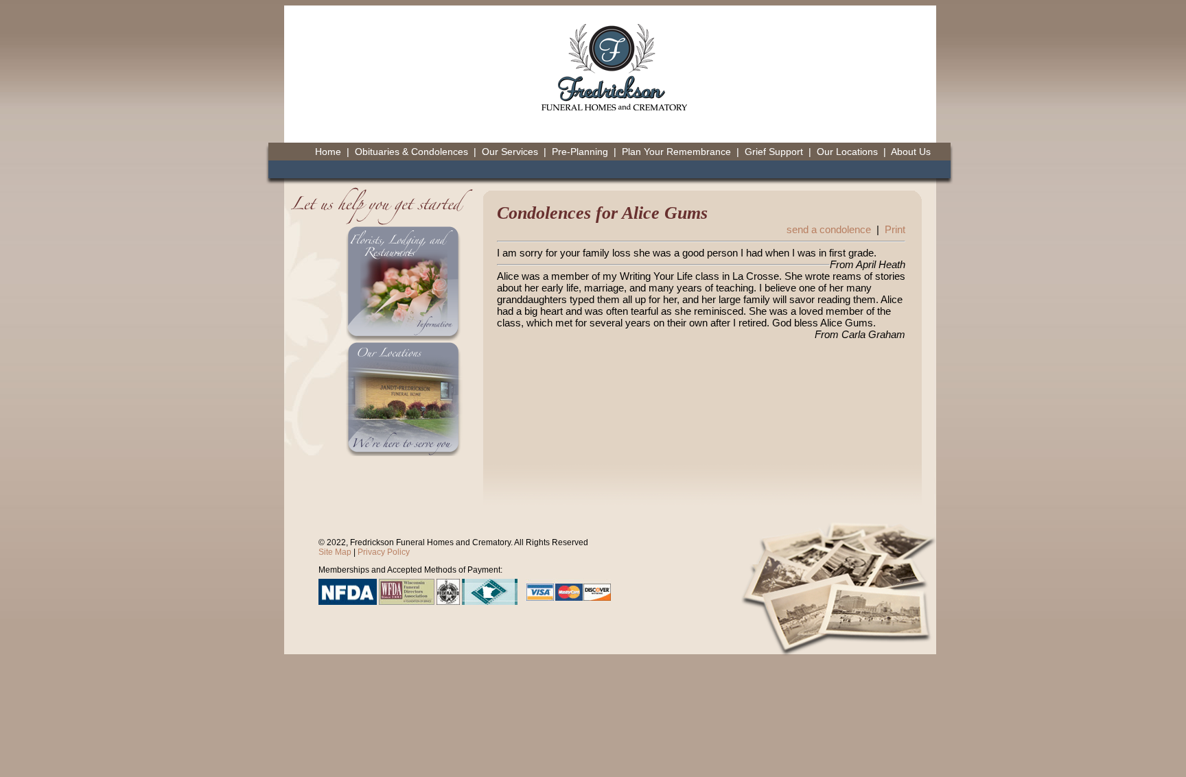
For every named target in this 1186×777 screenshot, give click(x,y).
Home (328, 151)
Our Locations (847, 151)
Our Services (510, 151)
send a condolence (829, 229)
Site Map (334, 552)
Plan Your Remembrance (676, 151)
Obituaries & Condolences (411, 151)
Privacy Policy (384, 552)
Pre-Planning (580, 151)
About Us (911, 151)
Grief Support (774, 151)
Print (895, 229)
